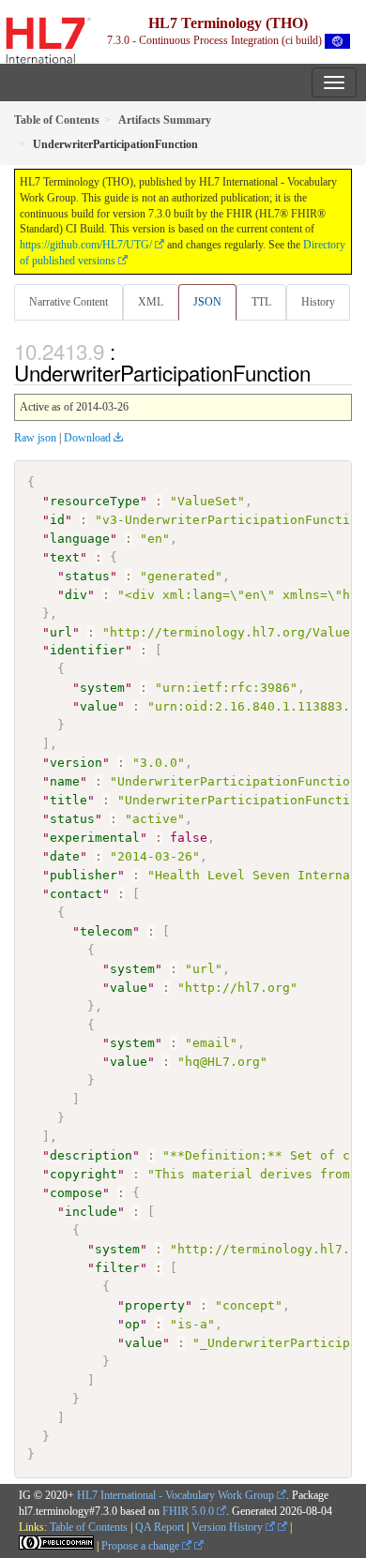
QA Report (159, 1527)
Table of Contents (89, 1527)
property (155, 1305)
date (65, 856)
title (68, 800)
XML (150, 301)
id (57, 520)
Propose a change (141, 1545)
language (80, 539)
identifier (87, 650)
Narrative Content (68, 301)
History (318, 301)
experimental (95, 838)
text (65, 557)
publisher (83, 875)
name (65, 781)
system (102, 688)
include (91, 1212)
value (98, 706)
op (132, 1324)
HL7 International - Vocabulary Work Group (175, 1495)
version (76, 763)
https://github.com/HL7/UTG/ (86, 244)
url (61, 632)
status (87, 576)
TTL (261, 301)
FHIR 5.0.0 (188, 1511)
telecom (106, 931)
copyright (83, 1174)
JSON (207, 301)
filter (117, 1268)
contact (76, 894)
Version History (228, 1527)
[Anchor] (321, 372)
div (76, 595)
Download (87, 437)
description (91, 1155)
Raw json (35, 437)
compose (76, 1193)
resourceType (95, 501)
